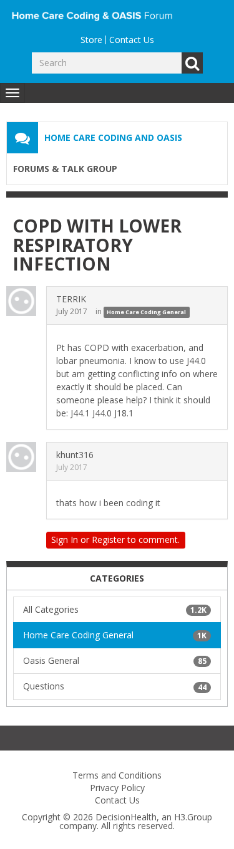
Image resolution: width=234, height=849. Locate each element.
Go (192, 63)
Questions (115, 686)
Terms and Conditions (117, 775)
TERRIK (71, 299)
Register (108, 539)
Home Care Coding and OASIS (113, 137)
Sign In (64, 539)
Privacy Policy (117, 788)
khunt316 (75, 455)
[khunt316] (25, 457)
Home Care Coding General (146, 312)
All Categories (115, 609)
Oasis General (115, 660)
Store (91, 40)
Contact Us (131, 40)
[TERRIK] (25, 301)
